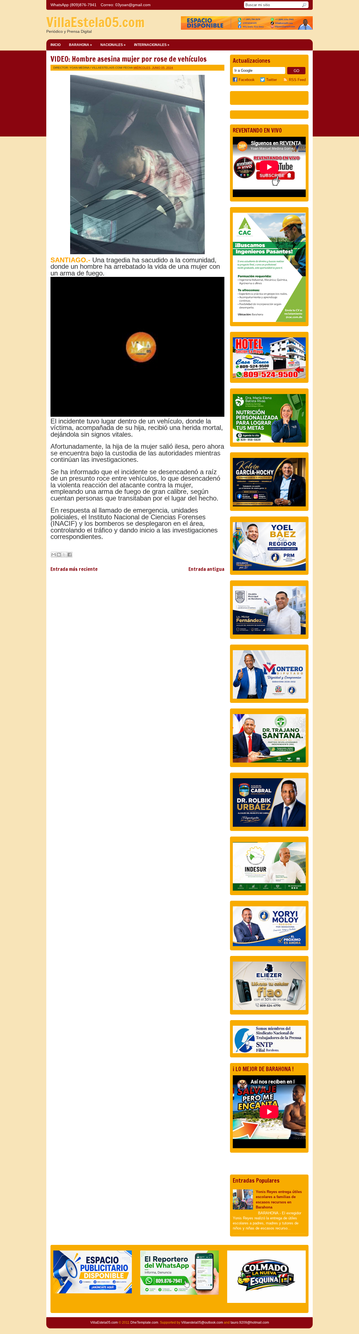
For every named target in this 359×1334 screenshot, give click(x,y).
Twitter (271, 80)
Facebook (247, 80)
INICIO (55, 45)
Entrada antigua (206, 569)
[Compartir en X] (64, 554)
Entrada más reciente (74, 569)
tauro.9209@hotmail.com (250, 1322)
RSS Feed (297, 80)
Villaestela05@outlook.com (202, 1322)
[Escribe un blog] (59, 554)
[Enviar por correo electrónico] (53, 554)
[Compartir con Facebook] (69, 554)
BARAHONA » (80, 45)
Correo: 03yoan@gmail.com (126, 5)
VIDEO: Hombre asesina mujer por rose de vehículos (128, 59)
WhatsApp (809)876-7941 (73, 5)
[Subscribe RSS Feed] (286, 80)
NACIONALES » (113, 45)
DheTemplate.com (144, 1322)
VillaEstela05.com (95, 22)
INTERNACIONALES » (151, 45)
